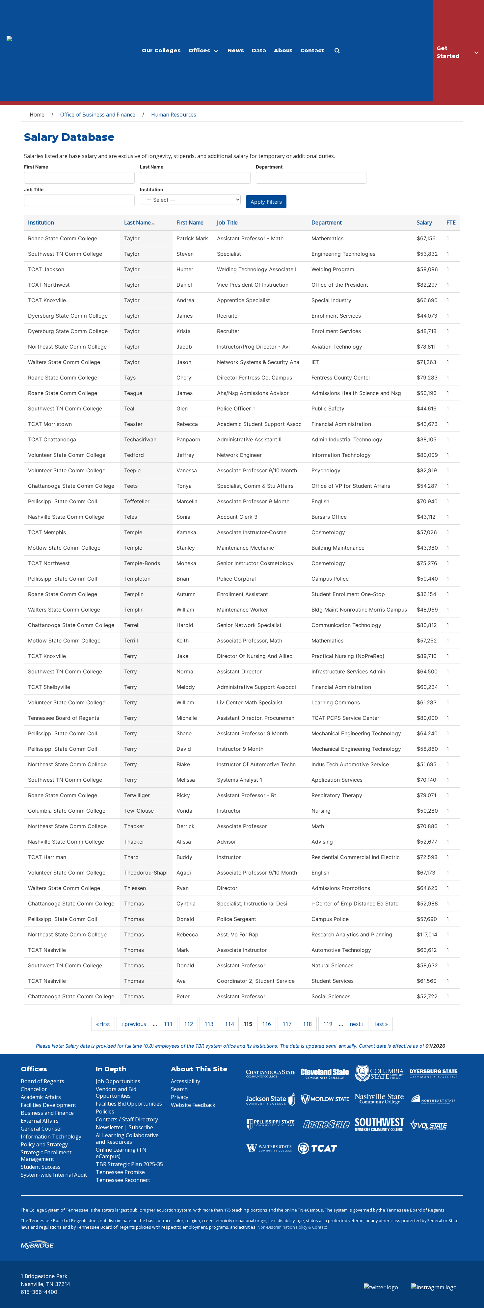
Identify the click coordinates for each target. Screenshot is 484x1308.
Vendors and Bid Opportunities (116, 1092)
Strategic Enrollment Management (46, 1156)
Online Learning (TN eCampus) (121, 1153)
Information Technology (51, 1136)
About (283, 50)
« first (103, 1024)
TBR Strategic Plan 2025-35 (129, 1164)
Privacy (179, 1097)
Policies (105, 1111)
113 (208, 1024)
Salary (424, 222)
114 (229, 1024)
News (236, 50)
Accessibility (185, 1081)
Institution (151, 189)
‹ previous (133, 1024)
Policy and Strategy (44, 1144)
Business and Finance (47, 1112)
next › (356, 1024)
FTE (451, 222)
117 (286, 1024)
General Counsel (41, 1128)
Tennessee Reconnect (123, 1180)
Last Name (151, 167)
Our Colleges (161, 50)
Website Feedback (193, 1105)
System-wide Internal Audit (54, 1174)
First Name (36, 167)
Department (269, 167)
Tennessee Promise (120, 1172)
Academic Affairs (41, 1097)
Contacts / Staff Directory (127, 1119)
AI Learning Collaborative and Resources (127, 1138)
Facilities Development (48, 1105)
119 (327, 1024)
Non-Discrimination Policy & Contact (292, 1227)
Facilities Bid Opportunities (129, 1103)
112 (188, 1024)
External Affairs (40, 1120)
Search (179, 1089)
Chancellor (34, 1089)
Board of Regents (42, 1081)
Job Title (33, 189)
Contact (312, 50)
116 (266, 1024)
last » (381, 1024)
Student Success (41, 1166)
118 (307, 1024)
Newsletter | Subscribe (124, 1127)
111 (168, 1024)
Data (259, 50)
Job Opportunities (118, 1081)
